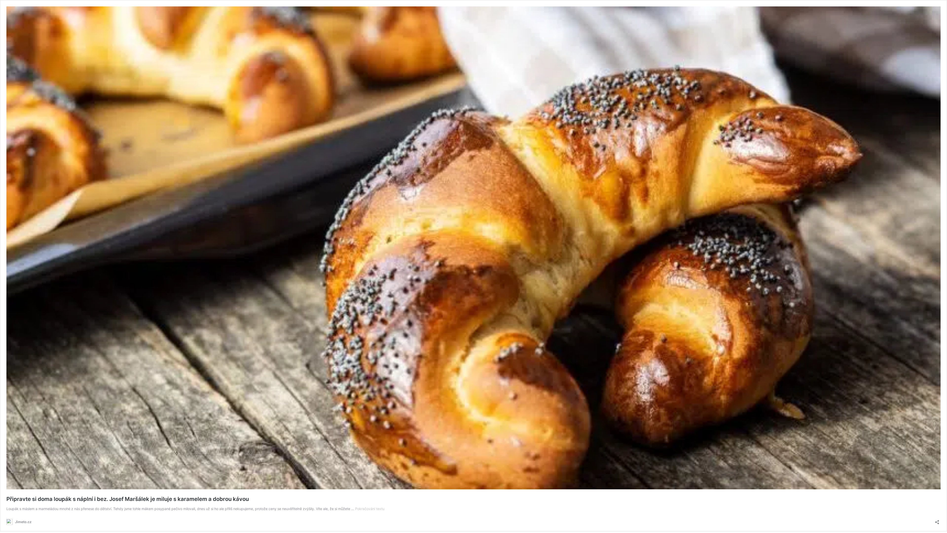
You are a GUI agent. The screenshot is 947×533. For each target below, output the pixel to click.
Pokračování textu (369, 509)
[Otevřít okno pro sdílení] (937, 520)
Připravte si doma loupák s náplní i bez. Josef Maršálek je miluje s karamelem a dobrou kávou (127, 499)
